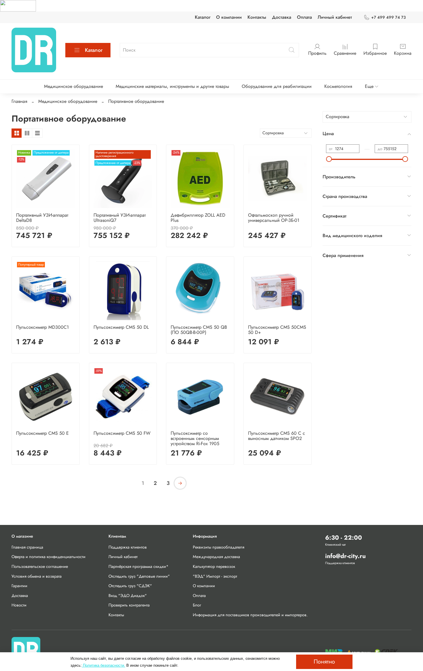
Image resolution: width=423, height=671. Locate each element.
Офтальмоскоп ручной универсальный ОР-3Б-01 (273, 218)
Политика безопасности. (103, 665)
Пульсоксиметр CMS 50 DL (121, 327)
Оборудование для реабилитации (277, 86)
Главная (19, 101)
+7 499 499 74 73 (388, 17)
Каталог (202, 17)
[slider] (329, 159)
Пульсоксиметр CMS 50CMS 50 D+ (277, 330)
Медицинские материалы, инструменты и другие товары (172, 86)
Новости (19, 605)
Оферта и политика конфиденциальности (48, 557)
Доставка (281, 17)
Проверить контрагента (129, 605)
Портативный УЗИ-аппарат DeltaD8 (42, 218)
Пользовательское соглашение (40, 566)
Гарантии (19, 586)
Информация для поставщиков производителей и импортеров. (250, 615)
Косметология (338, 86)
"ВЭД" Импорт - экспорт (215, 576)
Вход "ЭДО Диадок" (127, 595)
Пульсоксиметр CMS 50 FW (122, 433)
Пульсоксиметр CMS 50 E (42, 433)
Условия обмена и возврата (37, 576)
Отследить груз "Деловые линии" (139, 576)
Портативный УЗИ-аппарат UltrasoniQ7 (120, 218)
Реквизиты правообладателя (218, 547)
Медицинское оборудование (73, 86)
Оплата (304, 17)
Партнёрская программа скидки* (138, 566)
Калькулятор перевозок (214, 566)
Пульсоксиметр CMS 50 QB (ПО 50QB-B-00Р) (199, 330)
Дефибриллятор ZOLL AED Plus (198, 218)
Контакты (256, 17)
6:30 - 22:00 (343, 537)
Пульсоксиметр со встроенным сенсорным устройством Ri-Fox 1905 (195, 438)
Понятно (324, 661)
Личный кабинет (335, 17)
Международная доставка (216, 557)
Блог (197, 605)
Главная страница (27, 547)
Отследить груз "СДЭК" (130, 586)
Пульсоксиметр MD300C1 (42, 327)
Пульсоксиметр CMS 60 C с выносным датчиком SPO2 (276, 436)
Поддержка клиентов (127, 547)
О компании (229, 17)
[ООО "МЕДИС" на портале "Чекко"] (18, 5)
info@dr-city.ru (345, 556)
